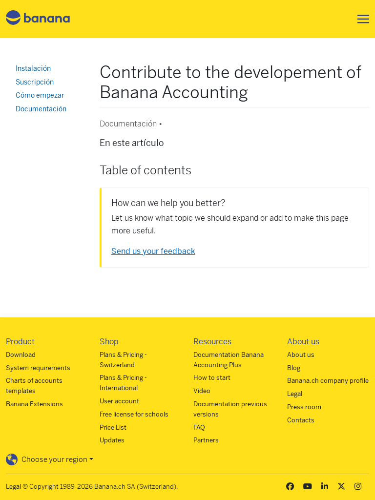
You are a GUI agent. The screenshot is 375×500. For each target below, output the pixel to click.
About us (300, 355)
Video (201, 391)
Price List (113, 427)
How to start (211, 378)
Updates (112, 440)
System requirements (38, 368)
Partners (206, 440)
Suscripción (35, 82)
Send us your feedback (153, 251)
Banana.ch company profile (328, 380)
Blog (293, 368)
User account (119, 401)
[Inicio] (38, 19)
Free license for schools (134, 414)
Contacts (300, 420)
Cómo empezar (40, 95)
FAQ (199, 427)
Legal (294, 394)
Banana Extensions (34, 404)
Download (21, 355)
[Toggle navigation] (360, 19)
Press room (304, 407)
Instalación (33, 68)
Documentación (41, 108)
